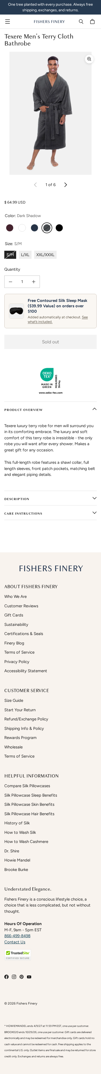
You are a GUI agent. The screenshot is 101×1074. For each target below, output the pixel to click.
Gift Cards (13, 615)
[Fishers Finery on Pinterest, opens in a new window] (21, 977)
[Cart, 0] (93, 21)
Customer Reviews (21, 606)
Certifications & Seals (23, 633)
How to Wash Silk (20, 832)
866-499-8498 (17, 935)
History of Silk (17, 823)
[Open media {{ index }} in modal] (50, 113)
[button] (17, 954)
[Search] (81, 21)
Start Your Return (20, 709)
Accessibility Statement (25, 670)
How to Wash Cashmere (26, 841)
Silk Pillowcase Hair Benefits (29, 813)
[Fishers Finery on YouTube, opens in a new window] (29, 977)
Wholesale (13, 747)
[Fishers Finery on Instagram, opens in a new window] (14, 977)
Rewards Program (20, 737)
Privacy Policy (16, 661)
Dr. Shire (11, 851)
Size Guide (13, 700)
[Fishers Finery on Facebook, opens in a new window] (6, 977)
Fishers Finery (26, 1003)
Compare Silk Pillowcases (27, 785)
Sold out (50, 341)
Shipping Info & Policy (24, 728)
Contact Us (14, 942)
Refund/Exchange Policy (26, 719)
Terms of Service (19, 652)
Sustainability (16, 624)
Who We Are (15, 596)
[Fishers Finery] (49, 21)
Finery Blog (14, 643)
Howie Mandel (17, 860)
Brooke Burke (16, 869)
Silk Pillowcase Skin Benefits (29, 804)
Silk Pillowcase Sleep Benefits (30, 795)
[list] (50, 113)
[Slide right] (65, 184)
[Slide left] (35, 184)
